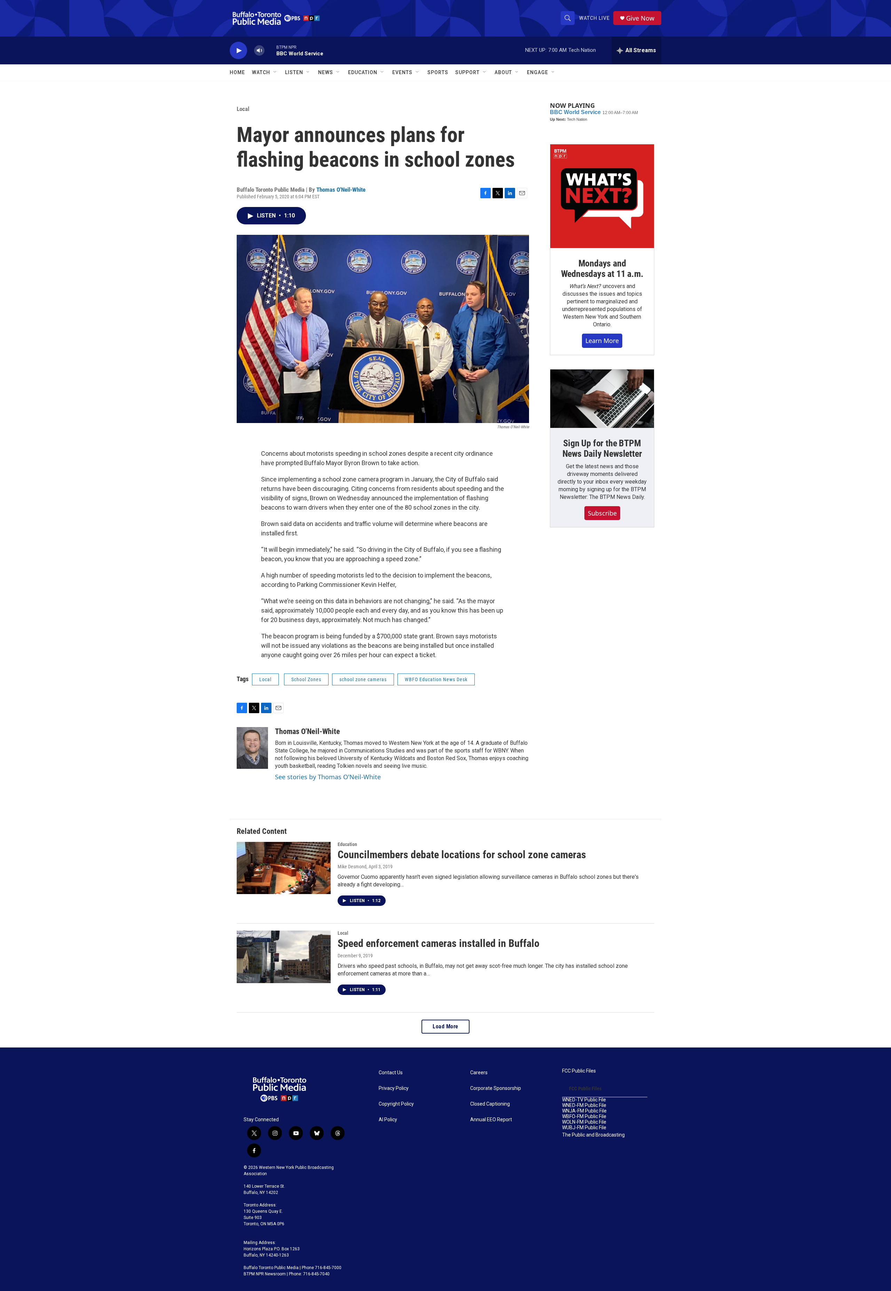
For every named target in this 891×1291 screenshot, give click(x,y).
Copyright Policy (396, 1104)
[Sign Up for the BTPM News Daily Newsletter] (602, 398)
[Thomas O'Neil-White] (252, 748)
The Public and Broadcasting (593, 1135)
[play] (238, 51)
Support (467, 72)
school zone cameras (363, 679)
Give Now (640, 18)
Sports (437, 72)
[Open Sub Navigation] (275, 72)
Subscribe (602, 513)
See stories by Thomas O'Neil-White (328, 777)
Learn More (602, 340)
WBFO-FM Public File (584, 1116)
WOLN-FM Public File (584, 1122)
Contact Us (391, 1072)
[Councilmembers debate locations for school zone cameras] (284, 868)
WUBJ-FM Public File (584, 1127)
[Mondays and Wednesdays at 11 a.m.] (602, 196)
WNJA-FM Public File (584, 1111)
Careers (479, 1072)
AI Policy (388, 1119)
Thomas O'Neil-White (340, 189)
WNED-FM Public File (584, 1105)
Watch (261, 72)
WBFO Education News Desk (436, 679)
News (325, 72)
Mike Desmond (352, 866)
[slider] (270, 50)
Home (237, 72)
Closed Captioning (490, 1104)
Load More (445, 1026)
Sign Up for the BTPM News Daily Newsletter (602, 448)
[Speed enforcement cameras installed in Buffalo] (284, 957)
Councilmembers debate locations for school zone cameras (462, 854)
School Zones (306, 679)
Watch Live (594, 18)
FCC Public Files (579, 1071)
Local (243, 108)
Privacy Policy (394, 1088)
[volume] (259, 50)
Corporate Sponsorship (495, 1088)
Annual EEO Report (491, 1119)
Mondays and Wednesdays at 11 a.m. (602, 268)
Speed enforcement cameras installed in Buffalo (438, 943)
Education (347, 844)
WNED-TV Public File (584, 1099)
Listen (294, 72)
